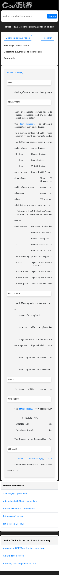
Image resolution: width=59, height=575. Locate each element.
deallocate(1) (36, 459)
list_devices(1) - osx (13, 516)
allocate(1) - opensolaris (15, 493)
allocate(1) (20, 459)
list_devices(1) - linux (13, 523)
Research (47, 38)
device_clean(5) (15, 73)
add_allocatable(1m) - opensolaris (20, 501)
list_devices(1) (28, 124)
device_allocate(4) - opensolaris (19, 508)
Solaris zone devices (13, 555)
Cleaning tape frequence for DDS (19, 563)
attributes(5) (26, 409)
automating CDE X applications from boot (23, 548)
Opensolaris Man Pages (18, 38)
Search (52, 16)
